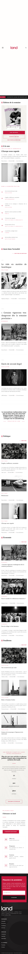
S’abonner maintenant (11, 831)
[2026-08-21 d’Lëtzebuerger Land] (14, 118)
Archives (3, 927)
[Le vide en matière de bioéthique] (14, 279)
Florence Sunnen (5, 709)
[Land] (6, 908)
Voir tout (24, 440)
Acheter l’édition (14, 136)
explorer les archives (14, 801)
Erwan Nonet (4, 575)
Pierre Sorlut (4, 161)
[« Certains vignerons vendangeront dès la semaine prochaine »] (14, 329)
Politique (3, 921)
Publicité (3, 936)
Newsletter (3, 938)
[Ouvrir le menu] (2, 47)
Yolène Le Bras (4, 676)
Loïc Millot (3, 743)
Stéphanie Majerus (5, 298)
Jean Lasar (3, 472)
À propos (3, 944)
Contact (3, 947)
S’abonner (3, 934)
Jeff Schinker (4, 395)
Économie (3, 923)
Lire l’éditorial (14, 132)
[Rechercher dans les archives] (26, 47)
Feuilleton (3, 925)
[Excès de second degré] (14, 377)
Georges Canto (4, 603)
